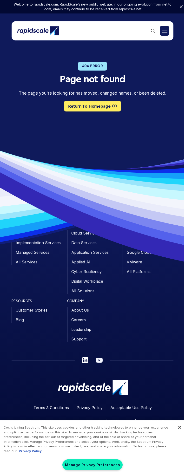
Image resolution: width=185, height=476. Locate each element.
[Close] (179, 427)
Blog (20, 319)
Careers (78, 319)
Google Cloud (139, 252)
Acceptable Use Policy (131, 407)
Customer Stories (31, 310)
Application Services (90, 252)
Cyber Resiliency (86, 271)
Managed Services (32, 252)
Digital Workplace (87, 281)
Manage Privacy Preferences (92, 465)
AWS (131, 233)
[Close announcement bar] (181, 7)
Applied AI (80, 262)
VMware (134, 262)
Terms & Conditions (51, 407)
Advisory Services (32, 233)
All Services (26, 262)
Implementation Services (38, 242)
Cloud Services (85, 233)
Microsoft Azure (142, 242)
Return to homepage (89, 106)
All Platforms (139, 271)
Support (78, 339)
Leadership (81, 329)
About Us (80, 310)
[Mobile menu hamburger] (164, 31)
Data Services (84, 242)
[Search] (153, 31)
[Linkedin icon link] (85, 360)
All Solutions (82, 290)
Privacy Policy (90, 407)
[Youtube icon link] (99, 360)
